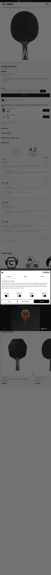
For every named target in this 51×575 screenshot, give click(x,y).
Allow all (42, 301)
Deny (9, 301)
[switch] (19, 296)
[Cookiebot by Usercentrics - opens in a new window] (43, 273)
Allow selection (25, 301)
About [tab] (42, 276)
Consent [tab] (9, 276)
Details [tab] (25, 276)
